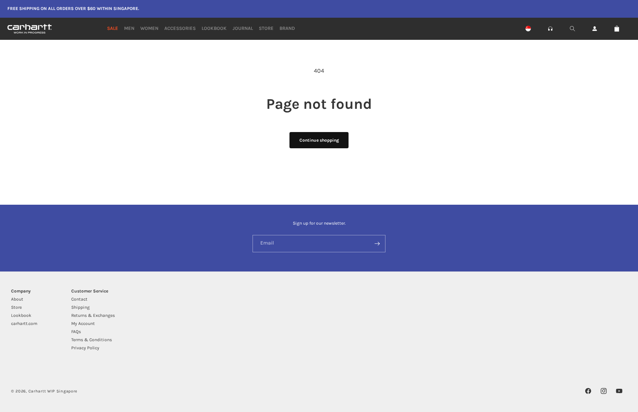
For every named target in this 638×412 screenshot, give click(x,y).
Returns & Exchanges (93, 315)
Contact (79, 299)
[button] (550, 28)
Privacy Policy (85, 348)
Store (16, 307)
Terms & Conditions (91, 339)
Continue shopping (319, 140)
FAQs (76, 331)
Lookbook (21, 315)
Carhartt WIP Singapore (53, 391)
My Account (83, 323)
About (17, 299)
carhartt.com (24, 323)
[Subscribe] (377, 243)
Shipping (80, 307)
